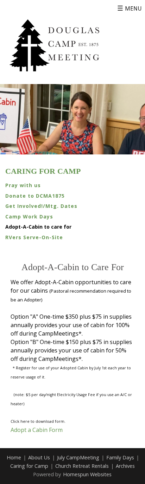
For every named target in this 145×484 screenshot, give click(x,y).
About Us (39, 457)
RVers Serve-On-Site (34, 237)
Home (14, 457)
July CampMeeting (78, 457)
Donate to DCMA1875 (35, 195)
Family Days (120, 457)
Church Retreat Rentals (82, 466)
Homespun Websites (87, 474)
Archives (125, 466)
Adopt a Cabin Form (37, 430)
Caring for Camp (43, 171)
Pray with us (23, 185)
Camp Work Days (29, 216)
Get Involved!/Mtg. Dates (41, 206)
